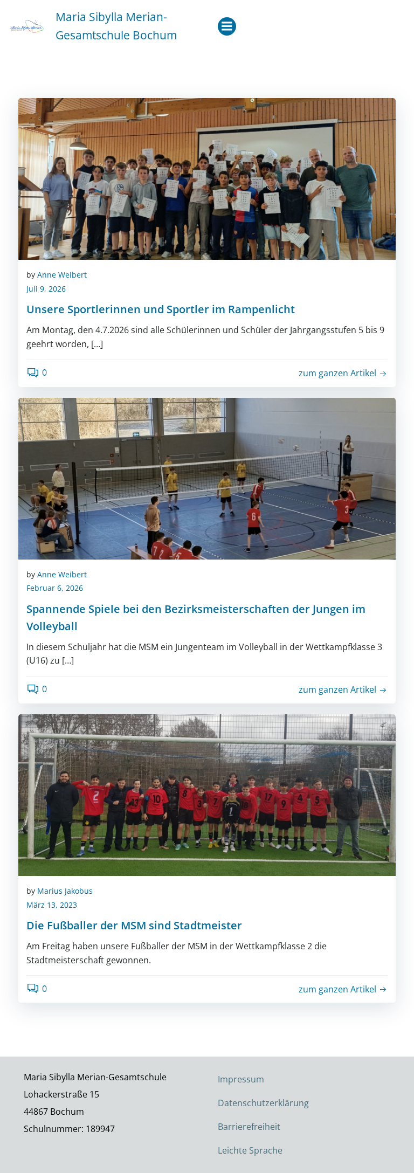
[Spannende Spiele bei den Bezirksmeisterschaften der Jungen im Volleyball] (207, 478)
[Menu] (227, 26)
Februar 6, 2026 (54, 588)
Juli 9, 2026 (46, 289)
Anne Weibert (62, 275)
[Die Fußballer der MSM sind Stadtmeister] (207, 794)
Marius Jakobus (65, 891)
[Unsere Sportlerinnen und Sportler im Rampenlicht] (207, 178)
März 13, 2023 (51, 905)
